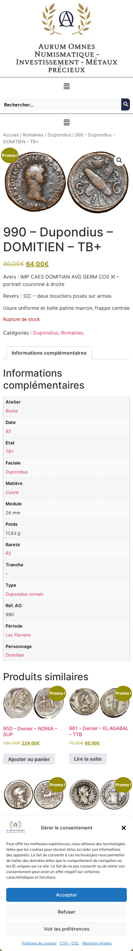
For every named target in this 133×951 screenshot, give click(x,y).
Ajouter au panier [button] (29, 759)
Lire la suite (88, 759)
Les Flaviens (18, 635)
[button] (124, 828)
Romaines (33, 135)
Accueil (11, 135)
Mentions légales (97, 943)
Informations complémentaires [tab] (49, 353)
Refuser (66, 912)
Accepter (66, 895)
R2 (8, 553)
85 (8, 431)
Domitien (15, 655)
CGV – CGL (69, 943)
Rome (12, 410)
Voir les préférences (66, 929)
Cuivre (12, 492)
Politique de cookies (39, 943)
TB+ (10, 451)
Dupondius (59, 135)
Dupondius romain (24, 594)
